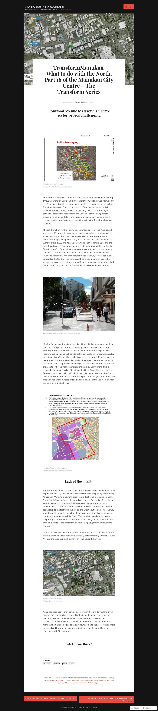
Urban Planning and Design (54, 680)
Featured (84, 678)
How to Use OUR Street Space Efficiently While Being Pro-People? (50, 698)
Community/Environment (71, 678)
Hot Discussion (94, 678)
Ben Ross (83, 680)
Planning (111, 678)
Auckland (75, 680)
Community (91, 680)
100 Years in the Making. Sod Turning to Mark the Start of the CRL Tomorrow (109, 699)
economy (61, 683)
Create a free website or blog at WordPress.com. (79, 707)
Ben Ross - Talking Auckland (83, 102)
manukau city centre (80, 683)
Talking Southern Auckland (44, 6)
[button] (79, 158)
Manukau (103, 678)
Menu (130, 7)
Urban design (93, 683)
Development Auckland (105, 680)
